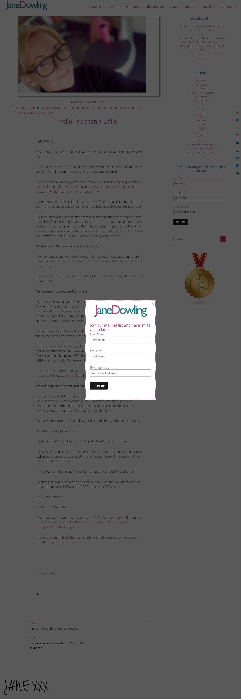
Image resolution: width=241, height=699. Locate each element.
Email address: (99, 367)
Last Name (96, 351)
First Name (97, 334)
